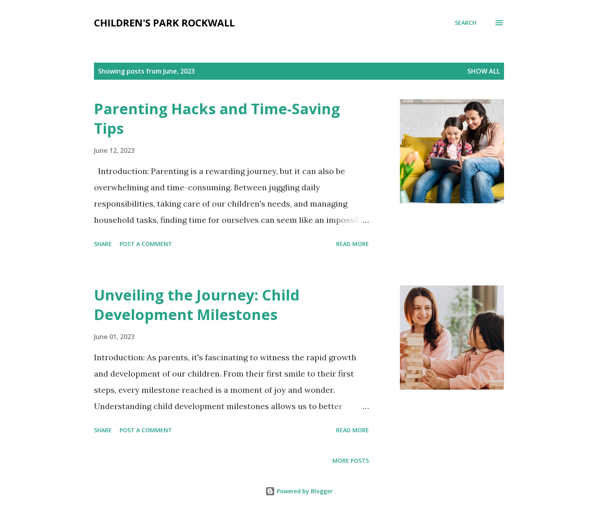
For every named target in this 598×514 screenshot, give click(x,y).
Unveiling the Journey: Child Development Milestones (196, 305)
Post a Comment (146, 244)
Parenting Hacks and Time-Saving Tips (217, 118)
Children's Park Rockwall (164, 22)
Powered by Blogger (304, 491)
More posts (350, 460)
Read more (352, 244)
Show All (483, 71)
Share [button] (103, 244)
